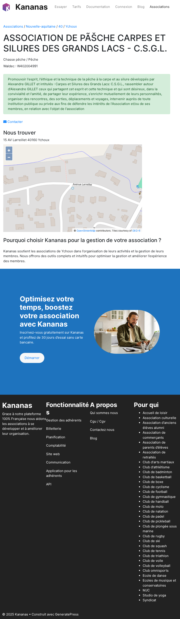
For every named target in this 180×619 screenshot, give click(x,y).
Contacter (15, 122)
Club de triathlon (156, 556)
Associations (159, 7)
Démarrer (32, 358)
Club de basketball (157, 477)
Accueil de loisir (155, 413)
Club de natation (155, 511)
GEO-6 (136, 230)
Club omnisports (156, 570)
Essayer (61, 7)
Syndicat (149, 600)
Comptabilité (56, 445)
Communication (58, 462)
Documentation (98, 7)
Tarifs (76, 7)
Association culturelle (159, 418)
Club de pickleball (156, 521)
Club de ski (151, 541)
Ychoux (71, 26)
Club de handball (156, 501)
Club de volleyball (156, 566)
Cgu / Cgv (97, 421)
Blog (140, 7)
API (48, 484)
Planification (55, 437)
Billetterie (53, 428)
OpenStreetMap (86, 230)
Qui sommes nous (104, 413)
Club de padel (153, 516)
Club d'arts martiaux (158, 462)
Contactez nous (102, 430)
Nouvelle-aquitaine (41, 26)
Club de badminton (157, 472)
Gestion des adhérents (63, 420)
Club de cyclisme (156, 487)
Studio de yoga (154, 595)
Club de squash (155, 546)
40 (60, 26)
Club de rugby (154, 536)
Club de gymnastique (159, 497)
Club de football (155, 492)
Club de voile (153, 561)
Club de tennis (154, 551)
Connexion (123, 7)
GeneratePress (67, 614)
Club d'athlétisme (156, 467)
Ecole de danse (154, 575)
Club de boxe (153, 482)
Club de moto (153, 506)
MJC (146, 590)
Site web (53, 454)
